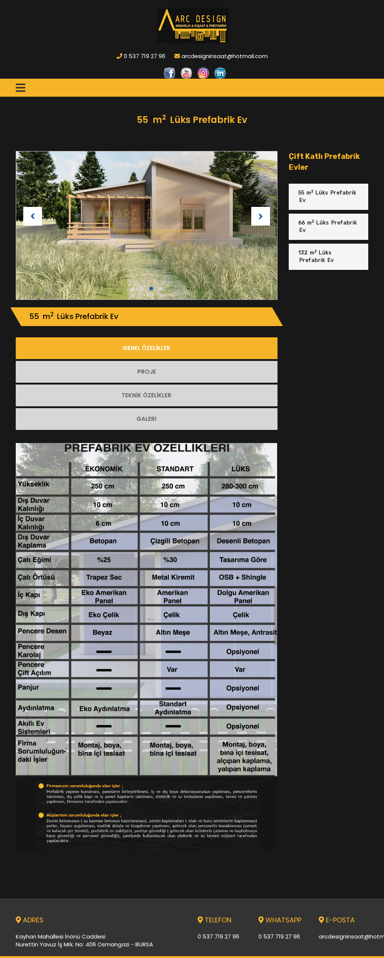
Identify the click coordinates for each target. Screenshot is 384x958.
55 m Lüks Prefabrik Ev (327, 196)
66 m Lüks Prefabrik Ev (327, 226)
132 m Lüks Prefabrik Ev (316, 256)
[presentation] (32, 216)
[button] (133, 288)
